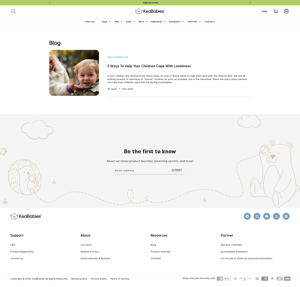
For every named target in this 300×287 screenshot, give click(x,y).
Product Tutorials (160, 251)
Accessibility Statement (234, 251)
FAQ (12, 244)
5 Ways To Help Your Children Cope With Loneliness (149, 66)
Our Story (86, 244)
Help (264, 11)
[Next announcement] (250, 2)
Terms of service (119, 278)
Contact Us (16, 258)
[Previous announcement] (49, 2)
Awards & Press (90, 251)
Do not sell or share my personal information (246, 258)
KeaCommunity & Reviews (95, 258)
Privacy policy (99, 278)
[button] (13, 11)
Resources (159, 235)
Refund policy (79, 278)
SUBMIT (177, 170)
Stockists (156, 258)
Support (16, 235)
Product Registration (22, 251)
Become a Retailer (231, 244)
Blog (153, 244)
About (85, 235)
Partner (227, 235)
